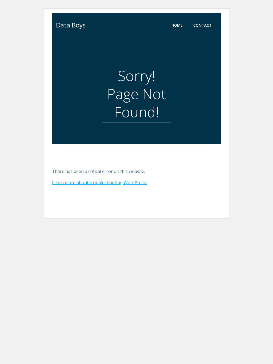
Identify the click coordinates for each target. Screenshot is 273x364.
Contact (202, 25)
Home (177, 25)
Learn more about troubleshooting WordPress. (99, 182)
